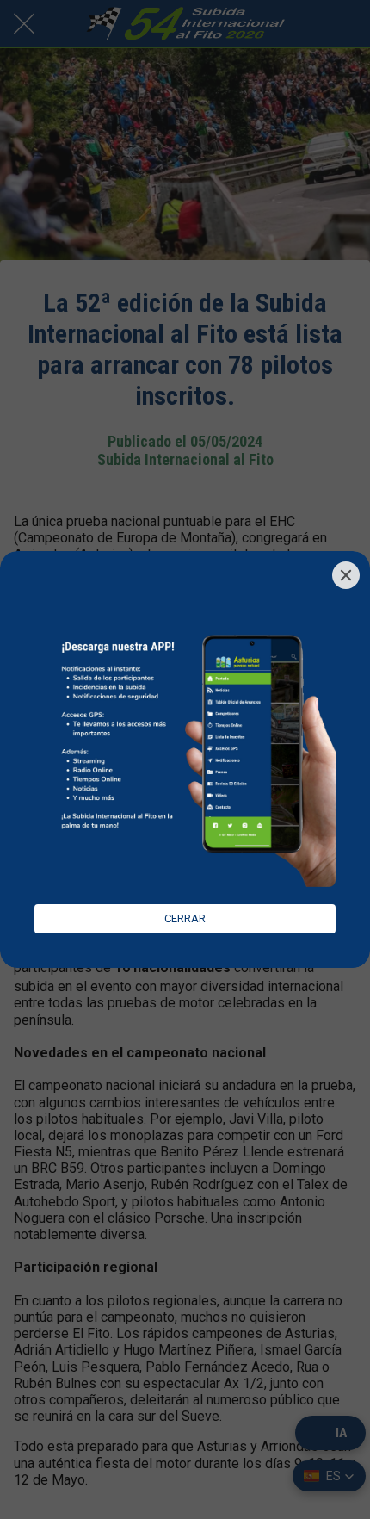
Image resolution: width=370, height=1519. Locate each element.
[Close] (346, 575)
